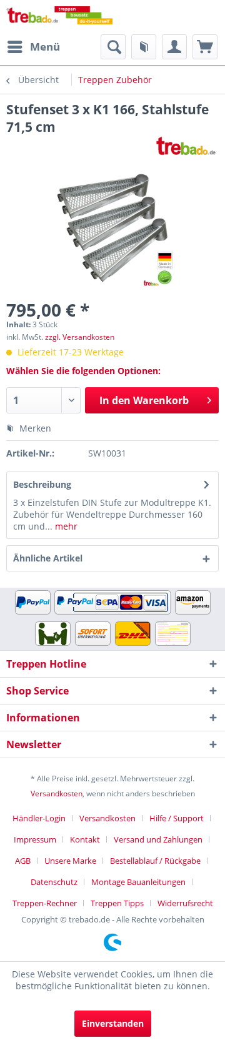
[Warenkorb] (205, 46)
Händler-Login (39, 818)
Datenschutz (54, 881)
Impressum (35, 839)
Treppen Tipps (117, 903)
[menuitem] (33, 46)
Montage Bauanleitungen (138, 881)
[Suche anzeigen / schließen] (113, 46)
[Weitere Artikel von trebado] (186, 146)
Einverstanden (113, 1023)
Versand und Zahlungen (158, 839)
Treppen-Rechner (44, 903)
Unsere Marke (70, 860)
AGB (23, 860)
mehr (65, 526)
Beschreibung (42, 484)
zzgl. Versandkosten (79, 337)
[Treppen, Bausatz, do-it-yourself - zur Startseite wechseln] (59, 17)
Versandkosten (56, 793)
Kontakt (85, 839)
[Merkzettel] (143, 46)
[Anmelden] (174, 46)
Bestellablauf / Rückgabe (155, 860)
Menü (45, 46)
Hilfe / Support (176, 818)
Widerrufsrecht (185, 903)
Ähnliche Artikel (47, 558)
